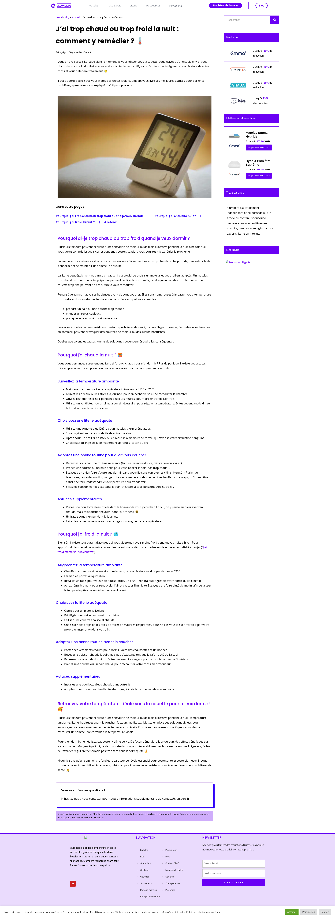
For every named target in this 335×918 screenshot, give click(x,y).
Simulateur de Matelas (225, 5)
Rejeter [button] (325, 911)
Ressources (153, 5)
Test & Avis (114, 5)
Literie (133, 5)
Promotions (175, 6)
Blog (261, 5)
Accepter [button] (291, 911)
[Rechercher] (274, 20)
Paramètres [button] (308, 911)
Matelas (93, 5)
